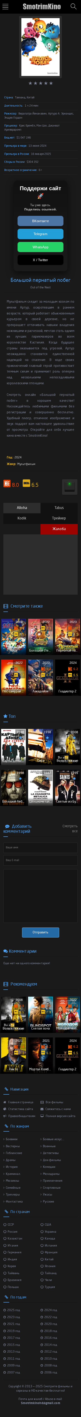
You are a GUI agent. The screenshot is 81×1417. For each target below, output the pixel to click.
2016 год (50, 1338)
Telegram (40, 234)
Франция (51, 1252)
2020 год (50, 1324)
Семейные (13, 1187)
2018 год (50, 1331)
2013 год (13, 1351)
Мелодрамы (51, 1174)
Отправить (40, 932)
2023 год (13, 1317)
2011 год (13, 1358)
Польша (13, 1287)
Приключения (52, 1180)
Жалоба (59, 529)
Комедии (49, 1167)
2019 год (13, 1331)
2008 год (50, 1365)
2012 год (50, 1351)
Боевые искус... (53, 1139)
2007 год (13, 1372)
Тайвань (13, 1273)
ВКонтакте (40, 221)
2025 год (13, 1310)
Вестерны (13, 1146)
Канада (50, 1238)
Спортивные (52, 1187)
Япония (50, 1266)
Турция (50, 1287)
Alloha (22, 508)
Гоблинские (14, 1153)
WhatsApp (40, 247)
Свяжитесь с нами (58, 1109)
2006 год (50, 1372)
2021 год (13, 1324)
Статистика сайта (20, 1109)
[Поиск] (74, 7)
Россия (12, 1231)
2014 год (50, 1345)
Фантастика (14, 1201)
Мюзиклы (12, 1180)
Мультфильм (26, 464)
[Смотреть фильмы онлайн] (40, 4)
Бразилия (14, 1280)
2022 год (50, 1317)
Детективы (51, 1153)
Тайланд (51, 1273)
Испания (51, 1245)
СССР (11, 1224)
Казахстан (15, 1238)
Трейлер (59, 518)
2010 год (50, 1358)
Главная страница (20, 1102)
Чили (48, 1280)
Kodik (22, 518)
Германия (14, 1252)
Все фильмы (54, 1102)
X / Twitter (40, 260)
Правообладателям (21, 1116)
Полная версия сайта (60, 1116)
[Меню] (6, 7)
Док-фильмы (52, 1160)
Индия (12, 1259)
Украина (50, 1231)
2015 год (13, 1345)
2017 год (13, 1338)
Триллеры (13, 1194)
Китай (49, 1259)
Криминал (13, 1174)
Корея (12, 1266)
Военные (49, 1146)
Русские (48, 1201)
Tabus (59, 508)
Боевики (12, 1139)
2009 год (13, 1365)
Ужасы (47, 1194)
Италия (13, 1245)
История (12, 1167)
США (48, 1224)
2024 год (50, 1310)
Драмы (11, 1160)
